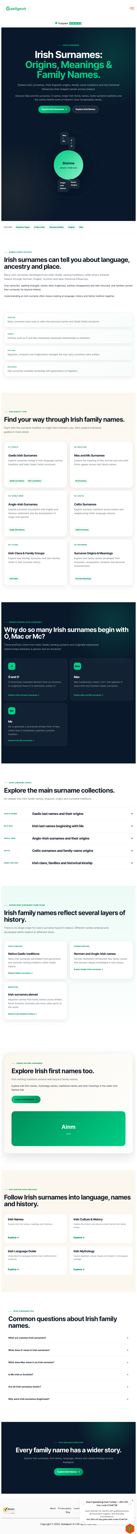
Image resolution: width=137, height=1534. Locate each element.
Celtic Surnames (82, 530)
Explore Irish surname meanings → (23, 695)
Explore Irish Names (85, 109)
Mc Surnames (80, 481)
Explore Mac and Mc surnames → (88, 695)
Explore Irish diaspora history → (22, 1014)
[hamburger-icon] (131, 8)
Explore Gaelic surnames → (20, 973)
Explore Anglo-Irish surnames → (88, 969)
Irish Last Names (34, 481)
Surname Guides (57, 227)
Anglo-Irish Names (17, 530)
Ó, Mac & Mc (39, 227)
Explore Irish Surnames (54, 109)
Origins (71, 227)
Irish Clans (14, 579)
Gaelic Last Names (17, 481)
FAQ (81, 227)
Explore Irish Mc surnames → (21, 740)
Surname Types (22, 227)
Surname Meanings (83, 579)
